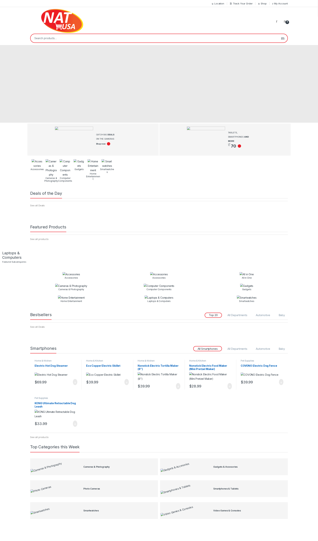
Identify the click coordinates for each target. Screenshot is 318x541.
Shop (263, 3)
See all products (39, 239)
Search (282, 38)
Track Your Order (243, 3)
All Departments (237, 315)
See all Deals (37, 205)
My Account (281, 3)
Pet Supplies (247, 360)
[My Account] (278, 21)
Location (219, 3)
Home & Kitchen (43, 360)
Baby (282, 315)
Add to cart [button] (74, 382)
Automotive (263, 315)
